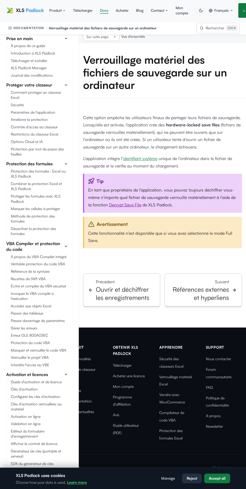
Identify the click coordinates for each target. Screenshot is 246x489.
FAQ (209, 387)
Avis (116, 415)
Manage (168, 478)
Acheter (122, 10)
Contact (157, 10)
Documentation (28, 28)
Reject (192, 478)
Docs (104, 10)
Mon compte (182, 10)
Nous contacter (218, 359)
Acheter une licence (129, 376)
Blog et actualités (80, 411)
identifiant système (140, 158)
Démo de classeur (80, 369)
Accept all (217, 478)
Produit (55, 10)
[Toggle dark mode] (201, 10)
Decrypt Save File (125, 204)
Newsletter (214, 426)
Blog (139, 10)
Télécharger (83, 10)
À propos (213, 416)
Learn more (77, 482)
